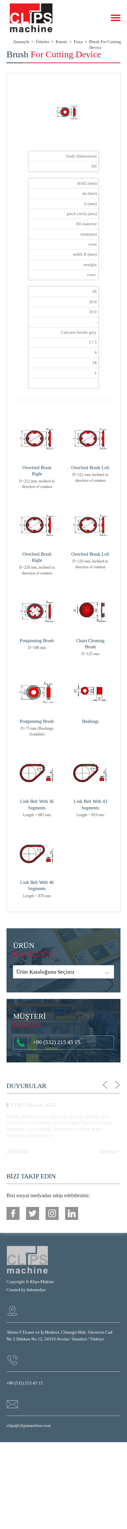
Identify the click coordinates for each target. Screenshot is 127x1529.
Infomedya (36, 1289)
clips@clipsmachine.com (29, 1425)
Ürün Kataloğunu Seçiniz (45, 972)
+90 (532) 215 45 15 (56, 1042)
